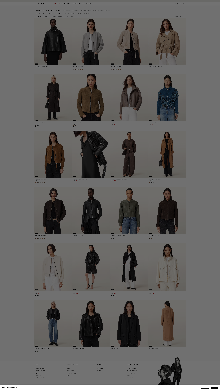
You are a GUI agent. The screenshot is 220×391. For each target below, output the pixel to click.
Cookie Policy (36, 389)
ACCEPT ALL (214, 387)
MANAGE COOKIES (205, 387)
